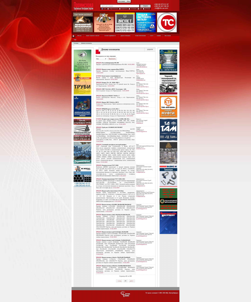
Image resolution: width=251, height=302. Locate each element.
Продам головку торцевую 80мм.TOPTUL (113, 69)
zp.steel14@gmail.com (141, 208)
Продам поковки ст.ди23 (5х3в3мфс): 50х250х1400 (115, 232)
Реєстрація (121, 1)
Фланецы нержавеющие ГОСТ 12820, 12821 (113, 179)
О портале (125, 294)
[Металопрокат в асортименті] (168, 163)
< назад (119, 281)
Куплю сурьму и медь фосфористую (111, 76)
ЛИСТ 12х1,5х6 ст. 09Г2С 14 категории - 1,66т (114, 89)
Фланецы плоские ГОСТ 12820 (110, 165)
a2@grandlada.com (140, 80)
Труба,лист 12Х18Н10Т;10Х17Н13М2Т (112, 127)
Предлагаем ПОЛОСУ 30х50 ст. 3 (110, 95)
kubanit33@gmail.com (141, 131)
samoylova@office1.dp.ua (142, 86)
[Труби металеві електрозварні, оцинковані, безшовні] (167, 22)
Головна (76, 43)
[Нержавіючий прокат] (125, 22)
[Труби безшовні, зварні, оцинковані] (82, 163)
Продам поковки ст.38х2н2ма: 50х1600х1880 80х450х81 (116, 266)
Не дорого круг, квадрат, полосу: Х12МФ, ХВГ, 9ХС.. (116, 119)
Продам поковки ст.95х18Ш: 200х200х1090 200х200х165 (116, 204)
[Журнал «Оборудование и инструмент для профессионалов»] (168, 233)
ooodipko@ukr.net (140, 172)
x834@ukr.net (139, 123)
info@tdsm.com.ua (140, 148)
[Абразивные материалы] (82, 117)
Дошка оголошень (110, 49)
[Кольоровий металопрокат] (168, 209)
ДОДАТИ (150, 49)
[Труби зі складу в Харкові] (82, 140)
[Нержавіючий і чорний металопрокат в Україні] (83, 22)
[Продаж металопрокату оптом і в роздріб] (168, 94)
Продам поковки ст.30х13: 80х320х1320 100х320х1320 (116, 214)
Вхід (128, 1)
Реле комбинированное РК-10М (110, 63)
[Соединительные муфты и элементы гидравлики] (168, 117)
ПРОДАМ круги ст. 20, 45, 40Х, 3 (110, 109)
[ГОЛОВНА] (73, 36)
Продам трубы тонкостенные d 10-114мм (113, 191)
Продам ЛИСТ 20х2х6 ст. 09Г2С (110, 102)
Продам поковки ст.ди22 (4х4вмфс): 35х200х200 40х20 (116, 240)
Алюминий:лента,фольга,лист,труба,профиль (114, 144)
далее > (132, 281)
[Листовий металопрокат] (146, 22)
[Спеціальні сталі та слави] (82, 71)
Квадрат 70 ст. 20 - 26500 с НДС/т (110, 82)
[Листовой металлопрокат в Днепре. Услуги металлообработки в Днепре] (168, 140)
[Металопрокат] (168, 71)
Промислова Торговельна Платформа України (85, 7)
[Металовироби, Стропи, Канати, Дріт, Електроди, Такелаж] (168, 186)
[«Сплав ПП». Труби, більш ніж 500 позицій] (82, 94)
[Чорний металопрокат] (82, 186)
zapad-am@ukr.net (140, 73)
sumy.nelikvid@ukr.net (141, 67)
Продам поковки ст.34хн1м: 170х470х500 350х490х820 (116, 257)
